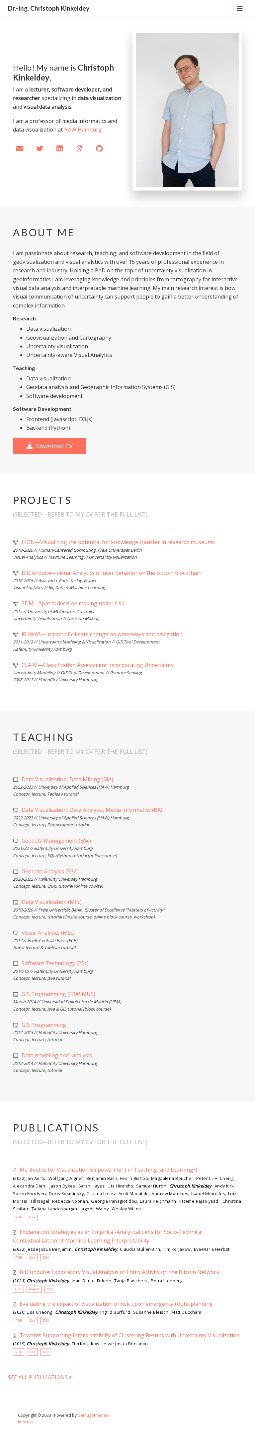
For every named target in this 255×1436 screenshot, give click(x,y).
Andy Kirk (224, 1186)
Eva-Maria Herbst (212, 1249)
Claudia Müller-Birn (140, 1249)
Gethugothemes (93, 1415)
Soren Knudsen (29, 1193)
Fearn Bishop (134, 1178)
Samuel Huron (151, 1186)
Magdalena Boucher (172, 1178)
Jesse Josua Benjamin (125, 1344)
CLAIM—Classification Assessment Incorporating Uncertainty (98, 665)
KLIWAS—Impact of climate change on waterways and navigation (102, 634)
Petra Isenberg (166, 1281)
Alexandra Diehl (29, 1186)
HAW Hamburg (83, 129)
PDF (18, 1217)
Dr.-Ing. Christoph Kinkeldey (48, 8)
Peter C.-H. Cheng (214, 1178)
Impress (25, 1422)
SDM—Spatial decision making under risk (73, 603)
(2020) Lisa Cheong (32, 1312)
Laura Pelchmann (158, 1201)
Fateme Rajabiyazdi (199, 1201)
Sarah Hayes (91, 1186)
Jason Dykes (62, 1186)
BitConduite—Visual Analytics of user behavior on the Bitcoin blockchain (112, 573)
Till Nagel (39, 1201)
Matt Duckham (186, 1312)
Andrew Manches (170, 1193)
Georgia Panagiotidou (114, 1201)
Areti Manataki (134, 1193)
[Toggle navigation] (239, 8)
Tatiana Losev (101, 1193)
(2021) (41, 1281)
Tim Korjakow (177, 1249)
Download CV (54, 446)
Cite (32, 1217)
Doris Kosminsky (66, 1193)
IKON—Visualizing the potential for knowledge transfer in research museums (118, 542)
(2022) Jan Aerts (29, 1178)
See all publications (38, 1377)
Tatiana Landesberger (55, 1209)
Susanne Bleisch (150, 1312)
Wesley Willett (126, 1209)
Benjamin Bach (101, 1178)
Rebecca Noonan (70, 1201)
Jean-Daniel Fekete (92, 1281)
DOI (46, 1257)
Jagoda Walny (95, 1209)
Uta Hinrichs (120, 1186)
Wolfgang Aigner (65, 1178)
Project (34, 1289)
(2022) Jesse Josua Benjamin (42, 1249)
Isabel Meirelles (208, 1193)
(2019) (41, 1344)
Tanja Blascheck (131, 1281)
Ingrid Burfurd (115, 1312)
